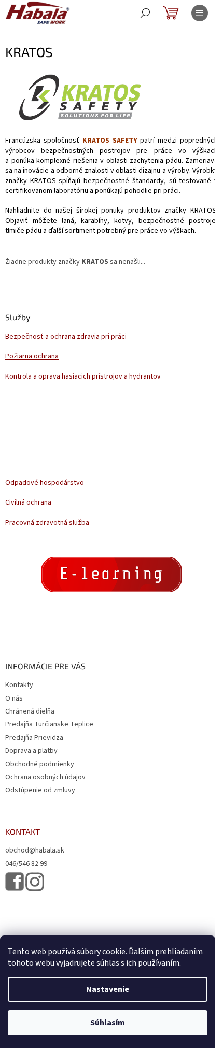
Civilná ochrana (28, 503)
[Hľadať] (145, 13)
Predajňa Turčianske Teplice (49, 724)
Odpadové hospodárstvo (44, 483)
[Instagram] (34, 881)
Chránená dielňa (29, 711)
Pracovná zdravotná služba (47, 523)
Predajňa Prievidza (34, 738)
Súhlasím (107, 1022)
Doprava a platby (31, 751)
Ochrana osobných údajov (45, 777)
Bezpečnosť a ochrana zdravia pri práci (66, 337)
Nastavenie (107, 989)
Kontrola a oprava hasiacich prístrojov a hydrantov (83, 377)
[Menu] (199, 13)
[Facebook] (14, 881)
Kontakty (19, 685)
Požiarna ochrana (32, 356)
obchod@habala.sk (34, 851)
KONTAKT (22, 831)
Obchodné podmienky (39, 764)
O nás (14, 698)
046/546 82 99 (26, 864)
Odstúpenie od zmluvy (40, 790)
